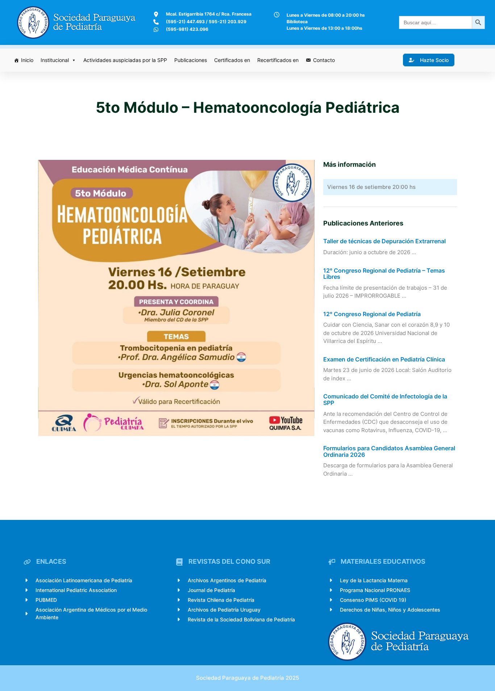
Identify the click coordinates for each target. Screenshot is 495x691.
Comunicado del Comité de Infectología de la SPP (385, 399)
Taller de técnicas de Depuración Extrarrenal (384, 241)
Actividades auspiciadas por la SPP (125, 60)
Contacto (324, 60)
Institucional (55, 60)
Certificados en (232, 60)
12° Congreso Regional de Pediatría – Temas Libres (384, 274)
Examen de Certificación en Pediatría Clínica (384, 359)
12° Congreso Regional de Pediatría (372, 314)
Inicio (27, 60)
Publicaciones (190, 60)
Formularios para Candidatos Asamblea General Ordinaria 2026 (389, 451)
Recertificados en (278, 60)
